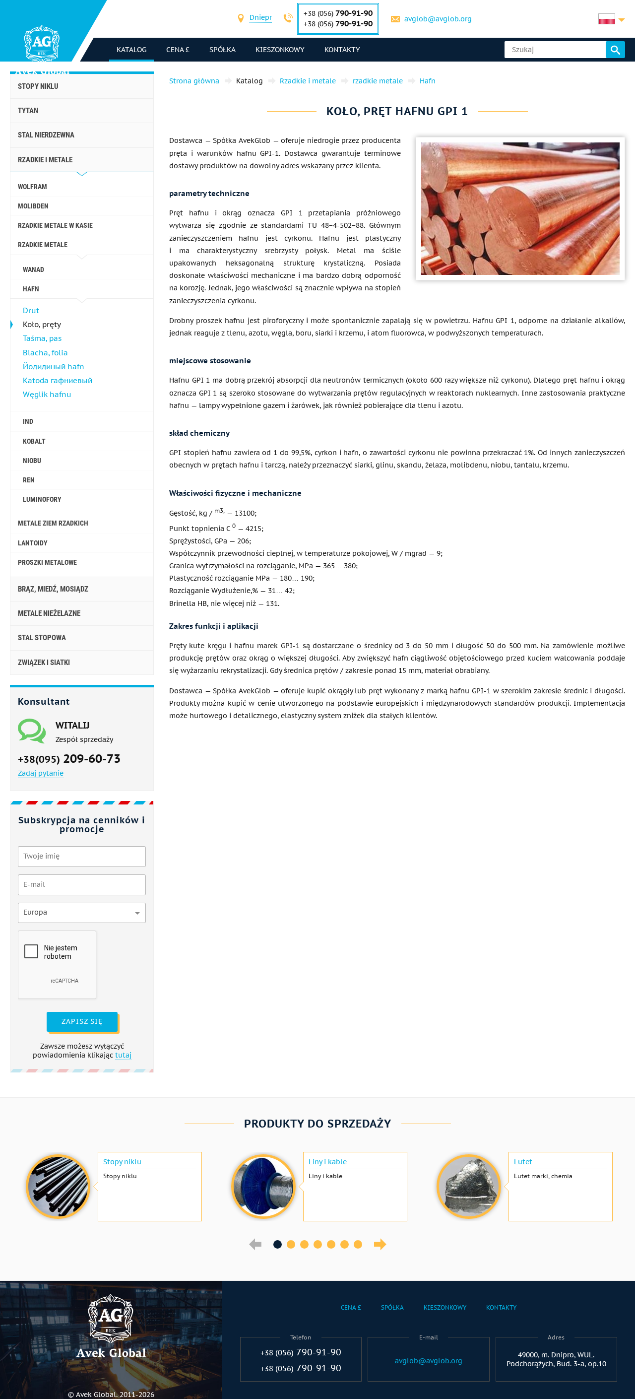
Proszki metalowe (47, 562)
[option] (112, 1186)
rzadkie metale (42, 245)
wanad (33, 269)
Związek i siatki (44, 662)
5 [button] (331, 1244)
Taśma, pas (42, 338)
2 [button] (291, 1244)
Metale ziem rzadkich (53, 523)
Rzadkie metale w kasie (55, 225)
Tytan (28, 110)
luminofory (42, 499)
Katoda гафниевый (57, 380)
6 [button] (344, 1244)
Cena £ (178, 49)
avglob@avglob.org (438, 18)
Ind (28, 421)
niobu (32, 461)
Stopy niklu (38, 86)
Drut (31, 310)
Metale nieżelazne (49, 613)
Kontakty (342, 49)
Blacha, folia (45, 352)
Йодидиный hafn (53, 366)
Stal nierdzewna (46, 135)
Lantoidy (33, 543)
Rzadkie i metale (45, 159)
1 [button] (277, 1244)
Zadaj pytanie (41, 773)
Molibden (33, 206)
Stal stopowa (42, 637)
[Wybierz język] (611, 18)
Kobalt (34, 441)
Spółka (222, 49)
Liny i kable (328, 1161)
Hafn (31, 289)
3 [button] (304, 1244)
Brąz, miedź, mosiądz (53, 589)
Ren (29, 480)
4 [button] (318, 1244)
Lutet (523, 1161)
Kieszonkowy (280, 49)
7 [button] (358, 1244)
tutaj (123, 1055)
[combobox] (261, 18)
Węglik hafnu (47, 394)
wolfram (32, 187)
